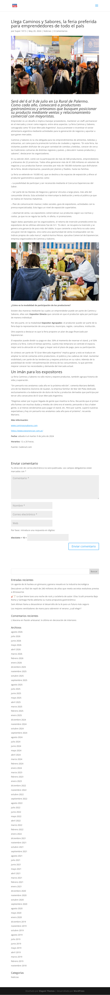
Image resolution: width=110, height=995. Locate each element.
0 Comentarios (60, 31)
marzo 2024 (16, 759)
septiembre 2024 (19, 732)
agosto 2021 (16, 855)
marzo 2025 (16, 706)
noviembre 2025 (18, 671)
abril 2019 (16, 952)
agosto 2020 (16, 908)
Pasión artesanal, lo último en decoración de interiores (50, 620)
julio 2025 (15, 689)
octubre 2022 (17, 794)
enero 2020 (16, 917)
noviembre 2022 (18, 790)
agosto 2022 (16, 803)
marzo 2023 (16, 772)
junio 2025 (16, 693)
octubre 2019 (17, 930)
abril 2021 (16, 873)
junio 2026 (16, 640)
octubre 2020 (17, 899)
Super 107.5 (20, 31)
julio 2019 (15, 939)
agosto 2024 (16, 737)
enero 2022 (16, 833)
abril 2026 (16, 649)
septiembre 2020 (19, 904)
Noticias (47, 31)
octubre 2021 (17, 847)
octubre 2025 (17, 675)
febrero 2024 (17, 763)
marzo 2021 (16, 877)
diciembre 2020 (18, 891)
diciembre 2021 (18, 838)
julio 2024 (15, 741)
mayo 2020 (16, 912)
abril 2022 (16, 820)
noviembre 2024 (18, 724)
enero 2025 (16, 715)
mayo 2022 (16, 816)
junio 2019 (16, 943)
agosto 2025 (16, 684)
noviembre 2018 (18, 965)
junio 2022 (16, 812)
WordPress (79, 991)
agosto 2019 (16, 934)
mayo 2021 (16, 869)
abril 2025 (16, 702)
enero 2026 (16, 662)
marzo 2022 (16, 825)
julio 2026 (15, 636)
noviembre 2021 (18, 842)
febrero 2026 (17, 658)
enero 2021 (16, 886)
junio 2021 (16, 864)
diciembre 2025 (18, 667)
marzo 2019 (16, 956)
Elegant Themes (47, 991)
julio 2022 (15, 807)
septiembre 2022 (19, 798)
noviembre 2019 (18, 926)
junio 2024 (16, 746)
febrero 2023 (17, 776)
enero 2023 (16, 781)
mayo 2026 (16, 645)
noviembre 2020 (18, 895)
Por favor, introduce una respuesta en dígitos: (33, 530)
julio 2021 (15, 860)
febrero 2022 (17, 829)
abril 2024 (16, 754)
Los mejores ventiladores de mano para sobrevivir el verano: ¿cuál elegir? (46, 608)
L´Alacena (15, 620)
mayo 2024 (16, 750)
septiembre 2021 (19, 851)
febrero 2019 (17, 961)
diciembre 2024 (18, 719)
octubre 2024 (17, 728)
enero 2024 (16, 768)
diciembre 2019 (18, 921)
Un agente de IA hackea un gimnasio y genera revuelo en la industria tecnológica (50, 584)
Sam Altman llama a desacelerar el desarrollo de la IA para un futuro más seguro (50, 604)
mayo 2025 (16, 697)
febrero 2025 (17, 710)
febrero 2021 (17, 882)
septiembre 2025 (19, 680)
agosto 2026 (16, 631)
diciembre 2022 (18, 785)
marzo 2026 (16, 653)
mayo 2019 (16, 948)
